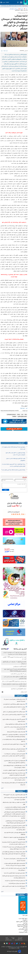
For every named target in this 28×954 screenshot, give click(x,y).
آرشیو (2, 788)
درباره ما (13, 937)
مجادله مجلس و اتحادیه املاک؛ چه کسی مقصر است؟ (13, 470)
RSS (13, 938)
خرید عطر (25, 927)
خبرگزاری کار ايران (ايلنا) (15, 946)
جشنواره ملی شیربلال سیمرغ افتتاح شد (17, 883)
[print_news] (2, 51)
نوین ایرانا (24, 915)
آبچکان (25, 930)
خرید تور (25, 923)
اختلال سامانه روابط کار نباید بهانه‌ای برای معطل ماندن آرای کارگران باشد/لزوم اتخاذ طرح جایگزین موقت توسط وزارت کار (13, 853)
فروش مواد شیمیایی (22, 924)
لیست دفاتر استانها (19, 940)
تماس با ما (20, 937)
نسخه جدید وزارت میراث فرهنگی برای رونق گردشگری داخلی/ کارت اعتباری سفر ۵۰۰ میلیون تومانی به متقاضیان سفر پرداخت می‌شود (11, 6)
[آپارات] (9, 944)
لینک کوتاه (25, 410)
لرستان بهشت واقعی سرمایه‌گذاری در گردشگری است (14, 704)
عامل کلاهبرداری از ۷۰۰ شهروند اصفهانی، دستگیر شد (14, 770)
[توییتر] (16, 944)
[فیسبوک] (19, 943)
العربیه (3, 2)
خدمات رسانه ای (8, 940)
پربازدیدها (20, 791)
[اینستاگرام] (14, 943)
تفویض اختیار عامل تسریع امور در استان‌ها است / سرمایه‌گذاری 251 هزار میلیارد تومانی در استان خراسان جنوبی (13, 755)
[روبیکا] (4, 944)
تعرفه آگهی (20, 938)
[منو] (21, 2)
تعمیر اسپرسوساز (23, 932)
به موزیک (25, 920)
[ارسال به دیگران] (6, 51)
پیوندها (7, 938)
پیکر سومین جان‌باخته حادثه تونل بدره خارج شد (15, 880)
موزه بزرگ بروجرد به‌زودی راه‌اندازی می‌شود (16, 731)
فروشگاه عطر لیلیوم (22, 926)
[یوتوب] (21, 944)
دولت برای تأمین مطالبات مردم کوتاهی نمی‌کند (15, 724)
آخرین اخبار (20, 696)
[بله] (6, 943)
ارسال (5, 489)
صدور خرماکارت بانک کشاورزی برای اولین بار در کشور (14, 711)
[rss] (24, 944)
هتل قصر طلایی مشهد (21, 921)
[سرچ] (18, 2)
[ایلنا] (25, 2)
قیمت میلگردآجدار (23, 929)
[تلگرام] (11, 944)
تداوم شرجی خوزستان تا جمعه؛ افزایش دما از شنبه (14, 873)
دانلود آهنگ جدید (23, 918)
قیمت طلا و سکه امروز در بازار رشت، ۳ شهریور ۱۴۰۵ (14, 794)
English (7, 2)
